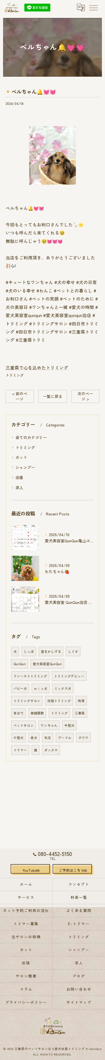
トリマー (20, 750)
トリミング (15, 375)
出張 (19, 477)
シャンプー (25, 467)
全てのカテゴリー (31, 437)
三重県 (80, 713)
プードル (64, 737)
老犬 (34, 737)
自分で (18, 713)
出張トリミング (59, 700)
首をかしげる (51, 651)
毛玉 (47, 737)
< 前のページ (19, 396)
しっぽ (29, 651)
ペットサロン (23, 725)
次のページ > (85, 396)
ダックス (51, 750)
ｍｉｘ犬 (40, 688)
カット (21, 457)
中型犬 (69, 725)
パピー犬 (20, 688)
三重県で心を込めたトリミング (37, 367)
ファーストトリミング (30, 676)
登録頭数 (37, 713)
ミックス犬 (62, 688)
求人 (19, 487)
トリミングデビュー (69, 676)
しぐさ (73, 651)
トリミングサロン (26, 700)
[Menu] (93, 7)
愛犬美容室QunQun (47, 664)
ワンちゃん (49, 725)
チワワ (83, 737)
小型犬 (18, 737)
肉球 (81, 700)
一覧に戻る (52, 396)
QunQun (19, 664)
